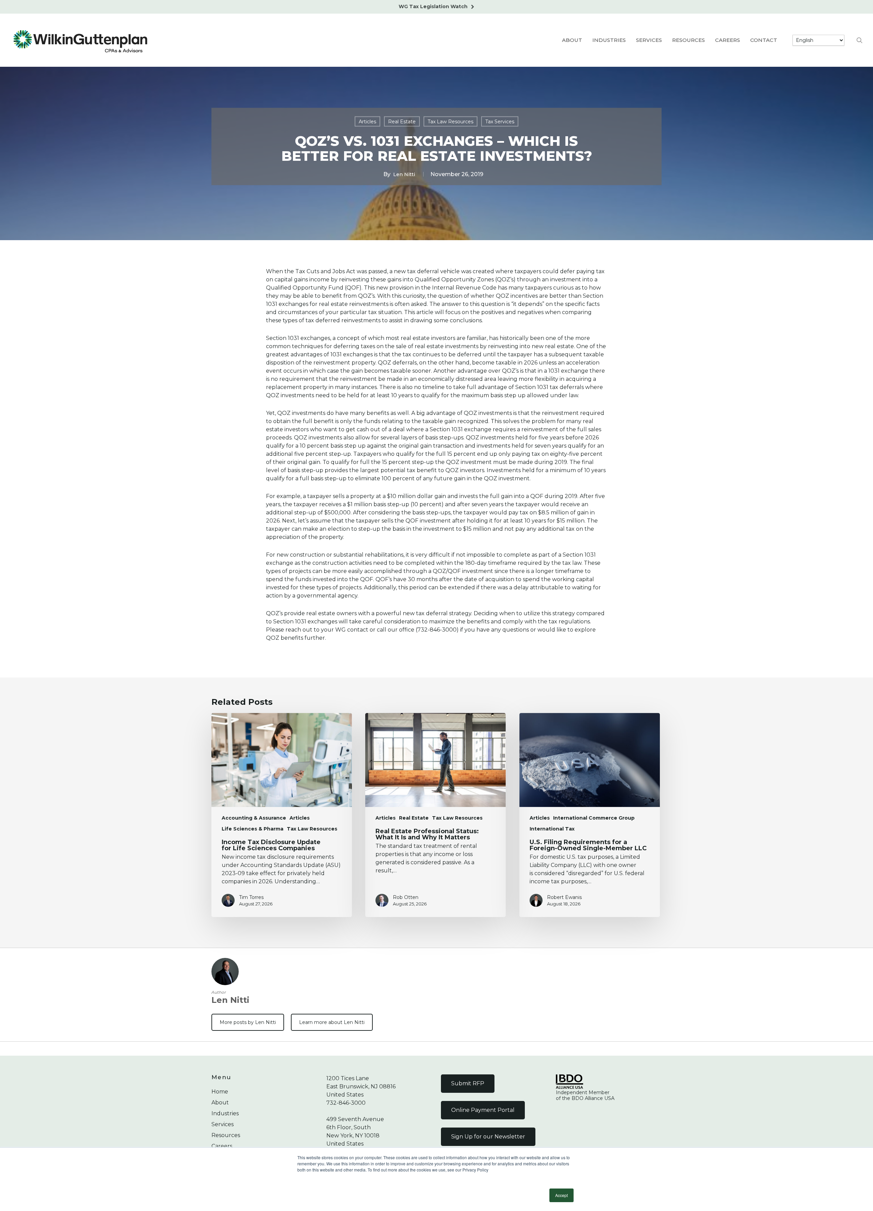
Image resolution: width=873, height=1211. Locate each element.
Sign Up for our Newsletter (488, 1136)
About (220, 1102)
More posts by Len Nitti (248, 1022)
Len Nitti (404, 174)
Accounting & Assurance (254, 818)
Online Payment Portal (483, 1110)
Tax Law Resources (450, 121)
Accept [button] (561, 1195)
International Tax (552, 829)
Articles (367, 121)
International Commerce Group (594, 818)
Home (219, 1091)
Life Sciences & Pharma (252, 829)
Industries (225, 1113)
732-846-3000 (346, 1103)
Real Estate (402, 121)
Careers (221, 1146)
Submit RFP (467, 1083)
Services (222, 1124)
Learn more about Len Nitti (332, 1022)
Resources (225, 1135)
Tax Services (499, 121)
